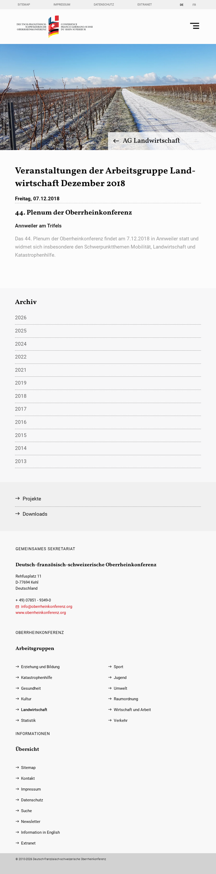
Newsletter (30, 822)
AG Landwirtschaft (151, 141)
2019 (21, 383)
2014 (21, 448)
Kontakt (28, 778)
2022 (21, 357)
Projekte (32, 499)
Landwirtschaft (34, 710)
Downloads (35, 514)
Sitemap (24, 4)
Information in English (40, 832)
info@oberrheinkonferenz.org (46, 606)
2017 (21, 409)
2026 (21, 318)
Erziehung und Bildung (40, 667)
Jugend (120, 678)
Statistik (28, 720)
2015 (21, 435)
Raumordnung (126, 699)
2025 (21, 331)
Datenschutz (104, 4)
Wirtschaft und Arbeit (132, 710)
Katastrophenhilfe (36, 678)
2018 (21, 396)
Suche (26, 811)
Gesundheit (31, 688)
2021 (21, 370)
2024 (21, 344)
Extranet (145, 4)
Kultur (26, 699)
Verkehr (120, 720)
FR (194, 5)
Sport (118, 667)
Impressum (61, 4)
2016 (21, 422)
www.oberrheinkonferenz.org (41, 612)
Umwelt (120, 688)
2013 (21, 461)
